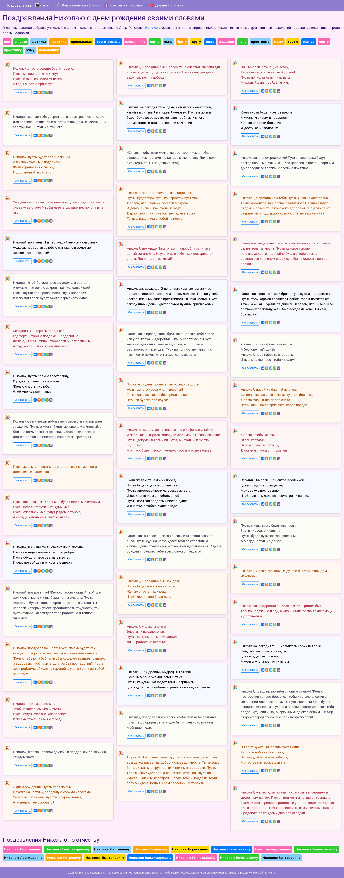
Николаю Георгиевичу (22, 849)
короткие (58, 42)
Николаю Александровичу (68, 849)
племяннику (135, 42)
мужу (278, 42)
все (7, 42)
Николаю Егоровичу (151, 849)
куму (30, 50)
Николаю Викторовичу (281, 858)
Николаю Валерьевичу (231, 849)
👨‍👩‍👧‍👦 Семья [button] (43, 5)
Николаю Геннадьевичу (196, 858)
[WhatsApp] (47, 92)
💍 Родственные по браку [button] (78, 5)
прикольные (81, 42)
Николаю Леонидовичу (23, 858)
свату (324, 42)
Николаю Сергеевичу (112, 849)
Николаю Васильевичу (239, 858)
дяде (210, 42)
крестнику (13, 50)
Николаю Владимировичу (150, 858)
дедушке (226, 42)
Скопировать (22, 92)
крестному (260, 42)
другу (196, 42)
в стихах (39, 42)
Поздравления (18, 5)
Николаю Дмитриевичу (104, 858)
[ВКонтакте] (35, 92)
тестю (293, 42)
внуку (154, 42)
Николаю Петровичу (64, 858)
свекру (308, 42)
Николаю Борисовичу (190, 849)
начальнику (49, 50)
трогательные (108, 42)
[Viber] (50, 92)
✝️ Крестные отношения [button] (124, 5)
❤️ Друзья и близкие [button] (167, 5)
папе (243, 42)
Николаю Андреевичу (273, 849)
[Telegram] (43, 92)
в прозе (21, 42)
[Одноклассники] (39, 92)
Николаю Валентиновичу (316, 849)
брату (182, 42)
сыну (168, 42)
